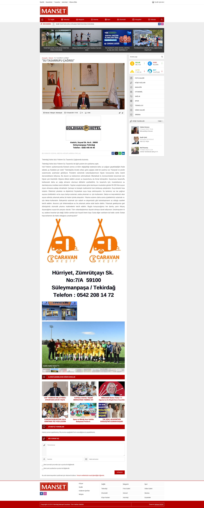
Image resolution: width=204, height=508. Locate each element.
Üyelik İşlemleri (159, 2)
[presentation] (53, 23)
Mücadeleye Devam (146, 130)
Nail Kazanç (144, 147)
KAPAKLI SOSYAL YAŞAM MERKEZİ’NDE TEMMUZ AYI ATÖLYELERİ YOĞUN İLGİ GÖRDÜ (83, 400)
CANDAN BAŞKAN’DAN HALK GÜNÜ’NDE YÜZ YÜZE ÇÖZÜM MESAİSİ (55, 421)
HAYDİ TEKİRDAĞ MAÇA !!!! (149, 151)
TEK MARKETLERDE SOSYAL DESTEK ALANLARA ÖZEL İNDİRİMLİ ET (117, 49)
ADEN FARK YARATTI (51, 366)
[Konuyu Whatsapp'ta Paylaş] (119, 153)
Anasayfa (44, 58)
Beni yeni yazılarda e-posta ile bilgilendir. (57, 468)
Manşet (52, 113)
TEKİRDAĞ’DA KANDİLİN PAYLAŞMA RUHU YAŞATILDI (148, 49)
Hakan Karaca (144, 126)
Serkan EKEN (159, 504)
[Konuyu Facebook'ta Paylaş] (113, 153)
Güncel (51, 58)
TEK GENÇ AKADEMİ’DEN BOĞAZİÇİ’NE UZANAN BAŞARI (111, 420)
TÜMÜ (160, 121)
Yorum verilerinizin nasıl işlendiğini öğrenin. (91, 475)
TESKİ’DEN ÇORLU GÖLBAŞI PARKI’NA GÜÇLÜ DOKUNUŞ (75, 24)
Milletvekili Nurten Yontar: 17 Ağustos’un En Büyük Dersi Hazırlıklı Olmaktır (112, 400)
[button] (46, 370)
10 (120, 370)
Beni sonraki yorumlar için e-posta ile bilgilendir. (59, 465)
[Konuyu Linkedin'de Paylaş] (123, 153)
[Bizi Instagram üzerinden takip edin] (162, 24)
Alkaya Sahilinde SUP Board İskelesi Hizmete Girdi (86, 49)
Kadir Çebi (143, 137)
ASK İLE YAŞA (144, 141)
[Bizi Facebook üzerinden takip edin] (159, 24)
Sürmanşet (59, 113)
